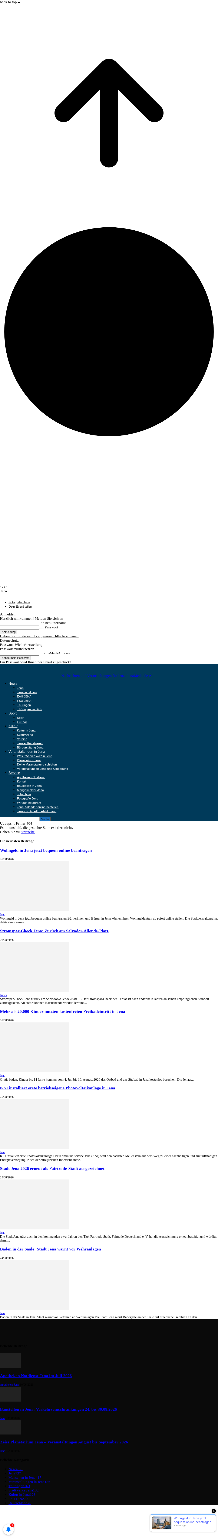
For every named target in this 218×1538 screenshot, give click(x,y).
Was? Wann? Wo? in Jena (34, 756)
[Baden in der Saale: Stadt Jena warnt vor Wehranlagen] (34, 1309)
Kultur (13, 726)
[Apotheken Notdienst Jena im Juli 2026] (10, 1367)
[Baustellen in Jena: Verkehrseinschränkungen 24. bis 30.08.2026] (10, 1400)
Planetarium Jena (29, 760)
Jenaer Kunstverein (30, 743)
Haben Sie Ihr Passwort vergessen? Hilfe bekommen (39, 636)
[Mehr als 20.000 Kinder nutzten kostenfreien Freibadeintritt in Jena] (34, 1071)
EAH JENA (24, 696)
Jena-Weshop (19, 1528)
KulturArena (25, 734)
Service (14, 773)
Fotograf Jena (19, 1524)
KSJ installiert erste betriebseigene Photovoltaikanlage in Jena (57, 1088)
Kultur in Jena (26, 730)
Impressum (17, 1511)
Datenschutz (9, 640)
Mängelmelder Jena (30, 790)
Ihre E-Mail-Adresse (54, 653)
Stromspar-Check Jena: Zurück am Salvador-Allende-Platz (54, 930)
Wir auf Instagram (29, 802)
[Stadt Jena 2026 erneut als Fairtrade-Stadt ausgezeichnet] (34, 1228)
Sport (13, 713)
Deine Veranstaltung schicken (37, 764)
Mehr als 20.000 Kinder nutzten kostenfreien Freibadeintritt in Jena (62, 1011)
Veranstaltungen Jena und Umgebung (42, 768)
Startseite (28, 832)
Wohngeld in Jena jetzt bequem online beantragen (46, 850)
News (13, 683)
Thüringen (24, 705)
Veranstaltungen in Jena (27, 751)
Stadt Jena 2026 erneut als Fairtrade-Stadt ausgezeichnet (52, 1168)
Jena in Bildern (27, 692)
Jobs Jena (24, 794)
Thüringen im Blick (29, 709)
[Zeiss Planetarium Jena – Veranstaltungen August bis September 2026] (10, 1433)
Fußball (22, 722)
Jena (20, 688)
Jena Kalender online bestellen (38, 807)
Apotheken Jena (9, 1384)
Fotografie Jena (19, 602)
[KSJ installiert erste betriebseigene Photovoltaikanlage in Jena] (34, 1148)
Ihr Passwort (48, 627)
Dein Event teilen (20, 606)
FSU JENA (24, 700)
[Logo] (15, 676)
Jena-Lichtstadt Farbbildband (36, 811)
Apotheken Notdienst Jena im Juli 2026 (36, 1375)
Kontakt (22, 781)
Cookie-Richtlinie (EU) (26, 1519)
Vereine (22, 739)
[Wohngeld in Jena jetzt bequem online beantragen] (34, 910)
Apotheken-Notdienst (31, 777)
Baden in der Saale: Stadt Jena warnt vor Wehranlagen (50, 1249)
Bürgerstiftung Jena (30, 747)
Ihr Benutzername (52, 623)
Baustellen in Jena (29, 785)
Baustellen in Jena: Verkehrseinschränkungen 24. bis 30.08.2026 (58, 1409)
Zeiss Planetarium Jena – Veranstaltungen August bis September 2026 (64, 1442)
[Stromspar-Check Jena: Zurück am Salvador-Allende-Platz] (34, 991)
